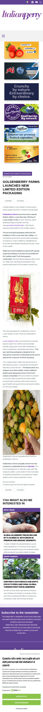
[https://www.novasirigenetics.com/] (21, 52)
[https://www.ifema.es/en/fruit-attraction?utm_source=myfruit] (21, 155)
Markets (17, 174)
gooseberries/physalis (15, 225)
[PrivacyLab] (15, 690)
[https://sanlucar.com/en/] (21, 135)
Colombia (8, 201)
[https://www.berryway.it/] (21, 114)
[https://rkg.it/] (21, 93)
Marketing (8, 174)
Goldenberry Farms (10, 214)
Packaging (26, 174)
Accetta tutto (21, 696)
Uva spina (20, 201)
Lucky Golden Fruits (10, 341)
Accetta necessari (21, 703)
